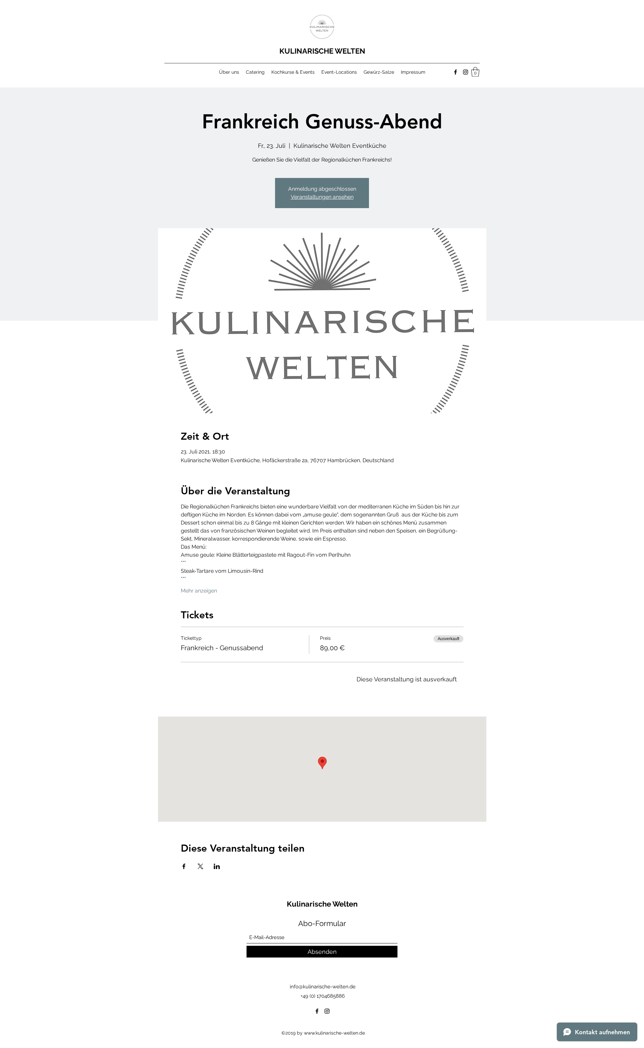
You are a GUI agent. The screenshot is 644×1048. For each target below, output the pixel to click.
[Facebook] (455, 72)
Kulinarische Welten (323, 904)
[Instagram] (465, 72)
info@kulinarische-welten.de (323, 987)
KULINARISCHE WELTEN (323, 51)
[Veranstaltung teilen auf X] (200, 866)
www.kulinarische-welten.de (334, 1033)
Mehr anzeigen (199, 591)
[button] (475, 72)
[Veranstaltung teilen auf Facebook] (184, 866)
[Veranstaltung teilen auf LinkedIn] (217, 866)
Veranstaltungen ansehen (322, 197)
